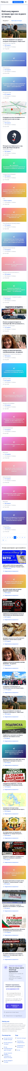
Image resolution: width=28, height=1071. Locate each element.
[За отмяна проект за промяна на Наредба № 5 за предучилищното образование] (14, 828)
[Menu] (25, 2)
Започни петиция (18, 2)
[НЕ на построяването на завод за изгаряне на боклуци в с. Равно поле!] (14, 707)
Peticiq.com (4, 2)
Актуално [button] (5, 20)
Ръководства (6, 1035)
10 (3, 540)
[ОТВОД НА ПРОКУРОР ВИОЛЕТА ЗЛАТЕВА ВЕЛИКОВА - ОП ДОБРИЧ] (14, 658)
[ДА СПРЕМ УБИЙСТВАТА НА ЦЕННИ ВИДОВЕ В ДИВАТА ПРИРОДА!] (14, 586)
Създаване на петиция (15, 1006)
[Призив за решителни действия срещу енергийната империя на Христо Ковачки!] (14, 755)
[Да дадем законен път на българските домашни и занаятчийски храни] (14, 634)
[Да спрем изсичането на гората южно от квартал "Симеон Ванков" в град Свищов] (14, 877)
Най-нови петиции (16, 20)
